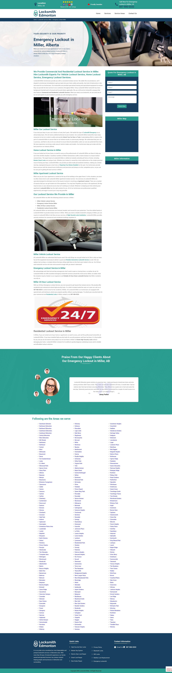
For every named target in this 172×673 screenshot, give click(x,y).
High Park (42, 517)
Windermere (113, 501)
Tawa (111, 620)
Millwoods (42, 452)
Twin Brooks (113, 496)
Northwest (42, 442)
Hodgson (112, 435)
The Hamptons (79, 568)
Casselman (42, 592)
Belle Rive (42, 571)
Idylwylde (113, 536)
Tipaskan (112, 622)
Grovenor (42, 515)
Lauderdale (42, 529)
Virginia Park (78, 463)
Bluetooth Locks (98, 651)
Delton (76, 475)
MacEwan (113, 447)
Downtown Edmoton (45, 424)
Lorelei (41, 531)
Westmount (42, 559)
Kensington (42, 524)
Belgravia (77, 594)
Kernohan (42, 625)
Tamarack (113, 561)
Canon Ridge (43, 589)
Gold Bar (112, 529)
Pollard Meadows (115, 610)
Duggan (77, 620)
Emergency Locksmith (100, 661)
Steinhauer (113, 484)
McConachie (78, 438)
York (76, 466)
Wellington (42, 557)
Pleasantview (114, 463)
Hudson (41, 519)
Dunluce (41, 505)
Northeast (42, 445)
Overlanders (78, 452)
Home (98, 13)
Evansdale (42, 603)
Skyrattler (113, 482)
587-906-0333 (126, 7)
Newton (77, 447)
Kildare (41, 627)
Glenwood (78, 524)
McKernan (113, 456)
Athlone (41, 473)
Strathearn (113, 557)
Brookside (78, 608)
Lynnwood (78, 540)
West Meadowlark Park (81, 578)
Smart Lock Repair (76, 658)
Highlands (42, 618)
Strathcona (113, 487)
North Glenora (43, 538)
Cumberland (42, 501)
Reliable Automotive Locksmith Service (77, 260)
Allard (76, 582)
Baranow (41, 475)
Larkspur (112, 543)
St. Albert (42, 463)
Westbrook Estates (115, 498)
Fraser (41, 608)
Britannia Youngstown (45, 482)
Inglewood (42, 522)
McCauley (78, 482)
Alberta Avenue (79, 468)
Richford (112, 473)
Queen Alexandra (115, 466)
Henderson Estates (115, 431)
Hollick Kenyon (43, 620)
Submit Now (121, 106)
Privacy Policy (98, 647)
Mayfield (41, 533)
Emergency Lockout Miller (59, 19)
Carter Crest (78, 615)
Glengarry (42, 610)
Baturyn (41, 477)
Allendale (77, 585)
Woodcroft (42, 561)
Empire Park (78, 622)
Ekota (111, 582)
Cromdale (42, 596)
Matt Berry (78, 433)
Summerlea (78, 564)
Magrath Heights (115, 452)
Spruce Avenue (79, 498)
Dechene (77, 515)
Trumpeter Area (43, 554)
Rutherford (113, 480)
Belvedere (42, 580)
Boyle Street (78, 470)
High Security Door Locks (78, 647)
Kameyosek (113, 592)
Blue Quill (77, 601)
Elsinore (41, 508)
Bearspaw (78, 592)
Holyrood (112, 533)
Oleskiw (77, 545)
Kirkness (77, 426)
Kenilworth (113, 538)
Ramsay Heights (115, 468)
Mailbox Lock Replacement (102, 658)
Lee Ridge (113, 596)
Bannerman (42, 573)
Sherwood (78, 561)
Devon (41, 456)
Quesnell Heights (80, 554)
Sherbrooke (42, 550)
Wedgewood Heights (81, 573)
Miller (76, 442)
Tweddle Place (114, 625)
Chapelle (77, 618)
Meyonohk (113, 603)
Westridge (78, 580)
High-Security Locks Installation (76, 215)
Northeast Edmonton (45, 428)
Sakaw (112, 615)
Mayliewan (78, 435)
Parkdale (77, 487)
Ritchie (112, 552)
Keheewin (113, 438)
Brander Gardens (80, 606)
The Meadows (114, 566)
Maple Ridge (114, 547)
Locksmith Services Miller (44, 19)
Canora (41, 489)
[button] (48, 401)
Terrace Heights (115, 564)
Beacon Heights (44, 568)
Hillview (112, 587)
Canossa (41, 491)
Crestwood (78, 512)
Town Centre (113, 568)
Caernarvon (42, 484)
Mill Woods (42, 440)
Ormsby (77, 547)
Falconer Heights (80, 627)
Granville (77, 526)
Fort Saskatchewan (45, 459)
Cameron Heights (80, 510)
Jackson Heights (115, 589)
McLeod (77, 440)
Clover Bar (113, 517)
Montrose (77, 445)
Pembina (42, 543)
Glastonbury (78, 522)
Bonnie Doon (114, 510)
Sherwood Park (43, 466)
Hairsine (41, 615)
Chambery (42, 498)
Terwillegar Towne (115, 494)
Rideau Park (113, 475)
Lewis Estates (79, 536)
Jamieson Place (79, 529)
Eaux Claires (43, 601)
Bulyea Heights (79, 610)
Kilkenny (41, 629)
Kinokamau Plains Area (46, 526)
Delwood (41, 599)
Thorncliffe (78, 571)
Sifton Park (78, 461)
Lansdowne (113, 440)
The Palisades (43, 552)
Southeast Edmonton (45, 433)
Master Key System (77, 651)
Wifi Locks (97, 654)
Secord (77, 559)
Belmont (41, 578)
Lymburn (77, 538)
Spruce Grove (43, 468)
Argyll (112, 505)
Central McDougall (80, 473)
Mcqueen (42, 536)
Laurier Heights (79, 533)
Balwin (41, 566)
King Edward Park (115, 540)
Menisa (112, 599)
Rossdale (77, 496)
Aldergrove (78, 503)
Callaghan (78, 613)
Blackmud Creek (79, 599)
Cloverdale (113, 519)
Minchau (112, 608)
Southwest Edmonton (45, 431)
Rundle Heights (79, 456)
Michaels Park (114, 606)
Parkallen (113, 461)
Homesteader (43, 622)
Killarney (77, 424)
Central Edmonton (44, 435)
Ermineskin (78, 625)
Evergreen (42, 606)
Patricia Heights (79, 552)
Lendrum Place (114, 445)
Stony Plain (42, 470)
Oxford (41, 540)
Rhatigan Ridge (114, 470)
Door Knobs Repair (76, 661)
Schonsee (78, 459)
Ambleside (78, 587)
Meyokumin (113, 601)
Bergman (42, 582)
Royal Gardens (114, 477)
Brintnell (41, 587)
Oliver (76, 484)
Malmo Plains (114, 454)
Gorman (41, 613)
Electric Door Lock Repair (78, 654)
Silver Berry (113, 554)
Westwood (78, 501)
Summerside (114, 559)
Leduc (41, 461)
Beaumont (42, 454)
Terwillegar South (115, 491)
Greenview (113, 585)
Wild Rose (113, 573)
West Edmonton (44, 438)
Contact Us (133, 13)
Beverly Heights (44, 585)
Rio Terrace (78, 557)
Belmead (77, 505)
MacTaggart (113, 449)
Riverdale (77, 494)
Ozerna (77, 454)
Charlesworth (114, 515)
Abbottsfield (42, 564)
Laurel (112, 545)
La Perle (77, 531)
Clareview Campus (44, 594)
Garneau (77, 629)
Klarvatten (78, 428)
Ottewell (112, 550)
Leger (112, 442)
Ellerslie (112, 522)
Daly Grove (113, 580)
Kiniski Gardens (114, 594)
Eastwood (77, 477)
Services (107, 13)
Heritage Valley (114, 433)
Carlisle (41, 494)
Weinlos (112, 627)
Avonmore (113, 508)
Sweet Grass (114, 489)
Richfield (112, 613)
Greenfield (113, 426)
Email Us (119, 647)
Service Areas (120, 13)
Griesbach (42, 512)
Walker (112, 571)
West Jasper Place (80, 575)
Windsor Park (114, 503)
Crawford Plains (115, 578)
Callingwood (78, 508)
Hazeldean (113, 531)
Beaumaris (42, 480)
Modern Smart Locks (40, 160)
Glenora (41, 510)
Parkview (77, 550)
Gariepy (77, 519)
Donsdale (77, 517)
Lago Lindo (78, 431)
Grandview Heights (115, 424)
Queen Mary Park (80, 491)
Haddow (112, 428)
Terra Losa (78, 566)
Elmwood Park (79, 480)
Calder (41, 487)
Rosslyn (41, 547)
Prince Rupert (79, 489)
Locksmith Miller (85, 671)
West (40, 449)
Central (41, 447)
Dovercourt (42, 503)
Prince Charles (43, 545)
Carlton (41, 496)
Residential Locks (51, 294)
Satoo (112, 618)
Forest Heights (114, 524)
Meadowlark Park (80, 543)
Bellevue (41, 575)
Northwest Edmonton (45, 426)
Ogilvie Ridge (114, 459)
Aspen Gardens (79, 589)
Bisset (112, 575)
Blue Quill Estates (80, 603)
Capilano (112, 512)
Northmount (78, 449)
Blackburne (78, 596)
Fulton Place (114, 526)
